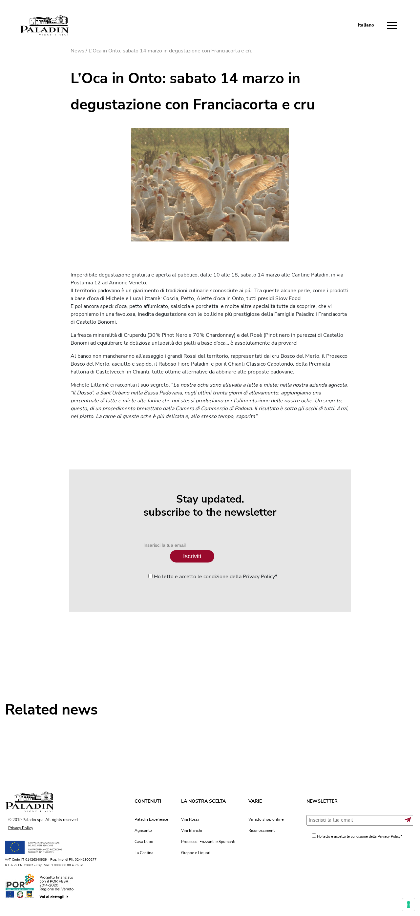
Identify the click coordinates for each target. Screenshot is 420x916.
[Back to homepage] (44, 25)
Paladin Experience (151, 819)
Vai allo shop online (266, 819)
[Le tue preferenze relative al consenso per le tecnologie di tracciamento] (408, 904)
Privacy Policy (20, 827)
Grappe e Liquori (195, 852)
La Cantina (144, 852)
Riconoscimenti (262, 830)
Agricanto (143, 830)
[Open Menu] (393, 25)
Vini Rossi (190, 819)
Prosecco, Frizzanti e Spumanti (208, 841)
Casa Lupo (144, 841)
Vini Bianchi (191, 830)
